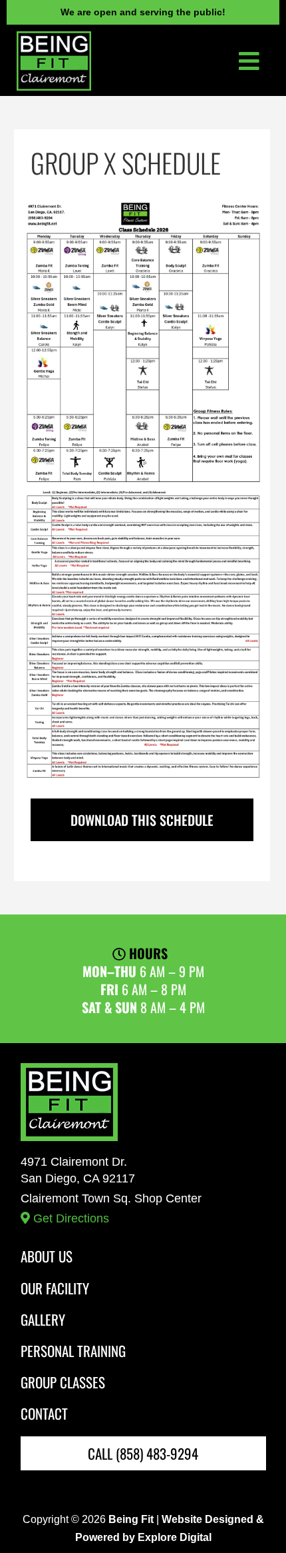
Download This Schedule (142, 820)
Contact (44, 1413)
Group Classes (63, 1382)
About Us (46, 1256)
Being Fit (131, 1519)
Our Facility (55, 1288)
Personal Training (73, 1351)
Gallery (43, 1319)
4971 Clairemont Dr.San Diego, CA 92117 (111, 1190)
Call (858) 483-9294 (143, 1453)
